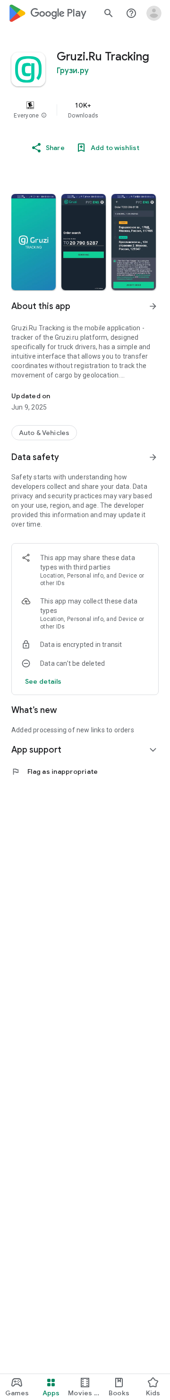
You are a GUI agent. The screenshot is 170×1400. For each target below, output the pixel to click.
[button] (44, 115)
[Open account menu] (154, 13)
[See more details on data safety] (43, 681)
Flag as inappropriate (54, 771)
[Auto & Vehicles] (44, 433)
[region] (85, 110)
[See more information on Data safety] (153, 457)
